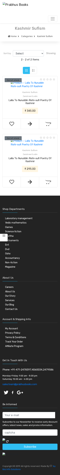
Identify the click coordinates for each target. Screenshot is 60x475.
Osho (7, 253)
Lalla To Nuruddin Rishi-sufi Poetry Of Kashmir (30, 102)
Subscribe (30, 446)
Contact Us (11, 309)
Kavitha (9, 236)
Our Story (10, 295)
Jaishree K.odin (30, 96)
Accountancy (12, 258)
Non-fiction (11, 262)
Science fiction (13, 231)
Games (9, 227)
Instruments (12, 240)
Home (13, 36)
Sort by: (7, 53)
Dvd (7, 249)
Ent (7, 244)
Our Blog (9, 304)
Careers (9, 287)
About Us (10, 291)
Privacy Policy (12, 332)
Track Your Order (14, 341)
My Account (11, 328)
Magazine (10, 266)
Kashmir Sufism (45, 36)
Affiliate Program (14, 346)
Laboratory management (18, 218)
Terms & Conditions (15, 337)
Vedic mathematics (15, 222)
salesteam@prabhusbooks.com (19, 384)
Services (9, 300)
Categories (27, 36)
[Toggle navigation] (52, 18)
